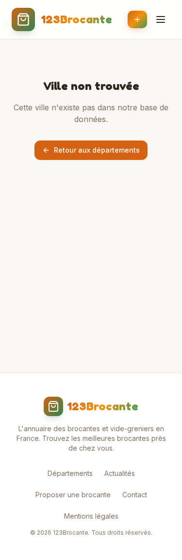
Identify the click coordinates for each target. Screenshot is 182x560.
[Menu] (160, 19)
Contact (134, 494)
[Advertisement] (91, 286)
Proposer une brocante (73, 494)
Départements (70, 473)
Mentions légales (91, 516)
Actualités (119, 473)
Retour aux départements (97, 150)
